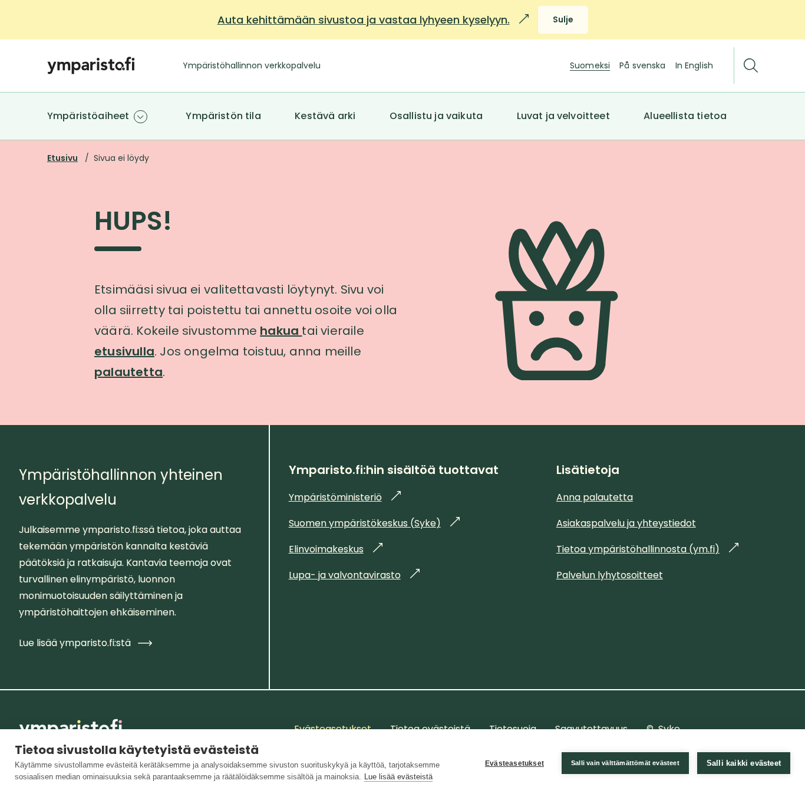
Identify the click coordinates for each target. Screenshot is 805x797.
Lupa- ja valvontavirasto (354, 575)
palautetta (128, 372)
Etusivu (62, 158)
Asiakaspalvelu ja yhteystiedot (626, 523)
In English (694, 65)
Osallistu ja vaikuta (436, 116)
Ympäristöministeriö (345, 497)
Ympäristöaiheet (88, 116)
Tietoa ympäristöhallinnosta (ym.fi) (647, 549)
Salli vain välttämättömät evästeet (625, 762)
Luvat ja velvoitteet (563, 116)
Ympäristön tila (223, 116)
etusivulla (124, 351)
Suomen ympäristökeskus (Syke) (374, 523)
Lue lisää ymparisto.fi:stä (75, 643)
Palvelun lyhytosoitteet (609, 575)
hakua (281, 330)
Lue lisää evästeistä (398, 776)
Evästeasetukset (514, 763)
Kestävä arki (325, 116)
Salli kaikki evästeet (744, 763)
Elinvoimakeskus (335, 549)
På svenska (642, 65)
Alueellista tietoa (685, 116)
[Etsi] (751, 66)
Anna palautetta (594, 497)
